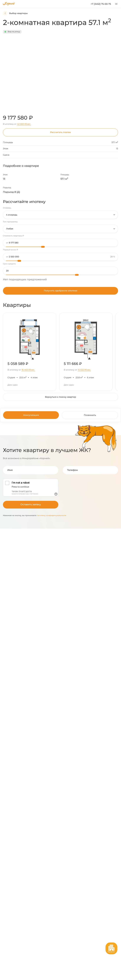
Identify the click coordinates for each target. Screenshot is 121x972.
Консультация (31, 415)
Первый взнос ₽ (10, 250)
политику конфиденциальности (51, 515)
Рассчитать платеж (60, 132)
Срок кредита (9, 264)
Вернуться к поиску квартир (60, 397)
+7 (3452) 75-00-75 (101, 4)
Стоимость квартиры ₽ (13, 236)
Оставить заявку (30, 504)
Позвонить (90, 415)
